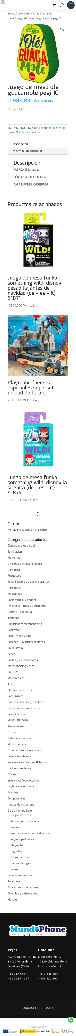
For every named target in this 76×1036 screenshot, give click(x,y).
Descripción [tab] (20, 144)
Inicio (11, 13)
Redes (11, 654)
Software (14, 630)
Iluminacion (15, 552)
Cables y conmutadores (23, 660)
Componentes (16, 798)
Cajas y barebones (19, 756)
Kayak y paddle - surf (24, 839)
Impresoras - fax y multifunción (28, 762)
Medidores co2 (17, 678)
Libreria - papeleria (20, 612)
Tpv (10, 684)
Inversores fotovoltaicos (23, 780)
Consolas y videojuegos (22, 893)
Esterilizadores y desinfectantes (29, 582)
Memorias (14, 558)
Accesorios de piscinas (25, 821)
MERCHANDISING (18, 720)
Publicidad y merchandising (25, 624)
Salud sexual (16, 648)
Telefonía (14, 881)
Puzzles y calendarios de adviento (32, 833)
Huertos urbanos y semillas (25, 702)
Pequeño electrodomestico (25, 708)
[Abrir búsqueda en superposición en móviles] (38, 514)
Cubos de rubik (20, 857)
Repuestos (14, 576)
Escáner (13, 732)
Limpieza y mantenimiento (25, 564)
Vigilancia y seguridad (21, 786)
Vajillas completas (19, 768)
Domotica (14, 570)
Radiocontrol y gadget (22, 600)
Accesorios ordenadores (23, 887)
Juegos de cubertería (21, 805)
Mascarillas (15, 594)
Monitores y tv (17, 744)
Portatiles (14, 588)
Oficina (12, 774)
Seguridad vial (17, 714)
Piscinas (16, 827)
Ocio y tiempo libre (27, 13)
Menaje (12, 900)
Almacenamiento (18, 726)
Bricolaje (13, 792)
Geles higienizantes (20, 875)
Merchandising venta (21, 666)
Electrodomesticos (20, 690)
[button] (62, 29)
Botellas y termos (19, 738)
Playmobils (18, 845)
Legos (14, 869)
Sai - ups (13, 672)
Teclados (13, 618)
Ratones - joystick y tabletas (26, 642)
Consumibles (16, 696)
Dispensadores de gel (21, 546)
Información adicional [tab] (27, 151)
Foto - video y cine (19, 636)
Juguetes (16, 851)
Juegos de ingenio (22, 863)
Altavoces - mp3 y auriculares (27, 606)
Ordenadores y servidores (24, 750)
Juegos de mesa (21, 815)
